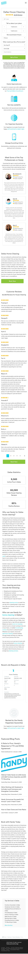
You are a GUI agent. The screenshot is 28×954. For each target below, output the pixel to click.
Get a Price (14, 57)
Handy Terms (21, 62)
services (9, 937)
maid (3, 556)
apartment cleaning (7, 633)
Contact (3, 947)
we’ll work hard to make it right (15, 129)
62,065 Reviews (18, 15)
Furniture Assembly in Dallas (12, 905)
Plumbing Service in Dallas (12, 920)
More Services (8, 925)
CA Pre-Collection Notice (17, 947)
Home (5, 937)
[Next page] (25, 455)
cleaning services (13, 651)
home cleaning (8, 615)
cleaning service (13, 602)
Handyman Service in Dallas (12, 907)
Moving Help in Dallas (10, 918)
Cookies (3, 949)
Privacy (8, 947)
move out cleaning (17, 624)
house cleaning (18, 643)
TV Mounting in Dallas (11, 922)
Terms (7, 949)
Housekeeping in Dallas (11, 912)
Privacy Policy (8, 63)
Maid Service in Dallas (11, 916)
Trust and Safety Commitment (15, 91)
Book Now (12, 281)
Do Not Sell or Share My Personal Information (12, 948)
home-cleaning (16, 937)
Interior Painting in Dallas (11, 914)
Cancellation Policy (14, 949)
